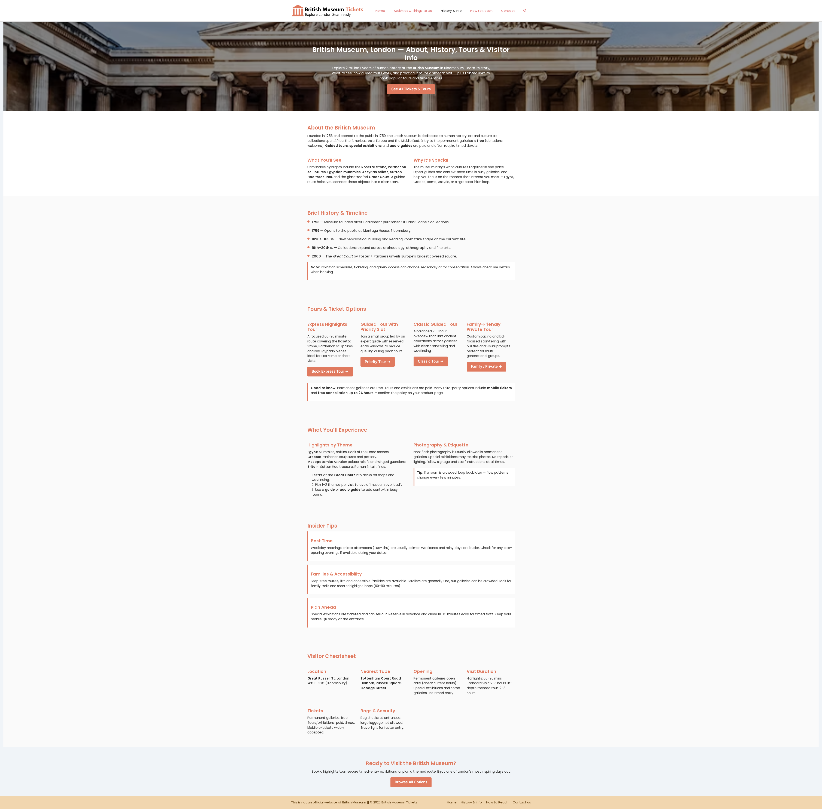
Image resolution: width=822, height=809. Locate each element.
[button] (525, 10)
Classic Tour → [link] (431, 361)
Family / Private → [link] (486, 366)
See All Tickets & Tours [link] (411, 89)
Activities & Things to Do (413, 10)
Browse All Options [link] (411, 782)
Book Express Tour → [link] (330, 371)
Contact (508, 10)
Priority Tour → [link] (377, 362)
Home (380, 10)
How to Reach (481, 10)
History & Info (451, 10)
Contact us (522, 802)
